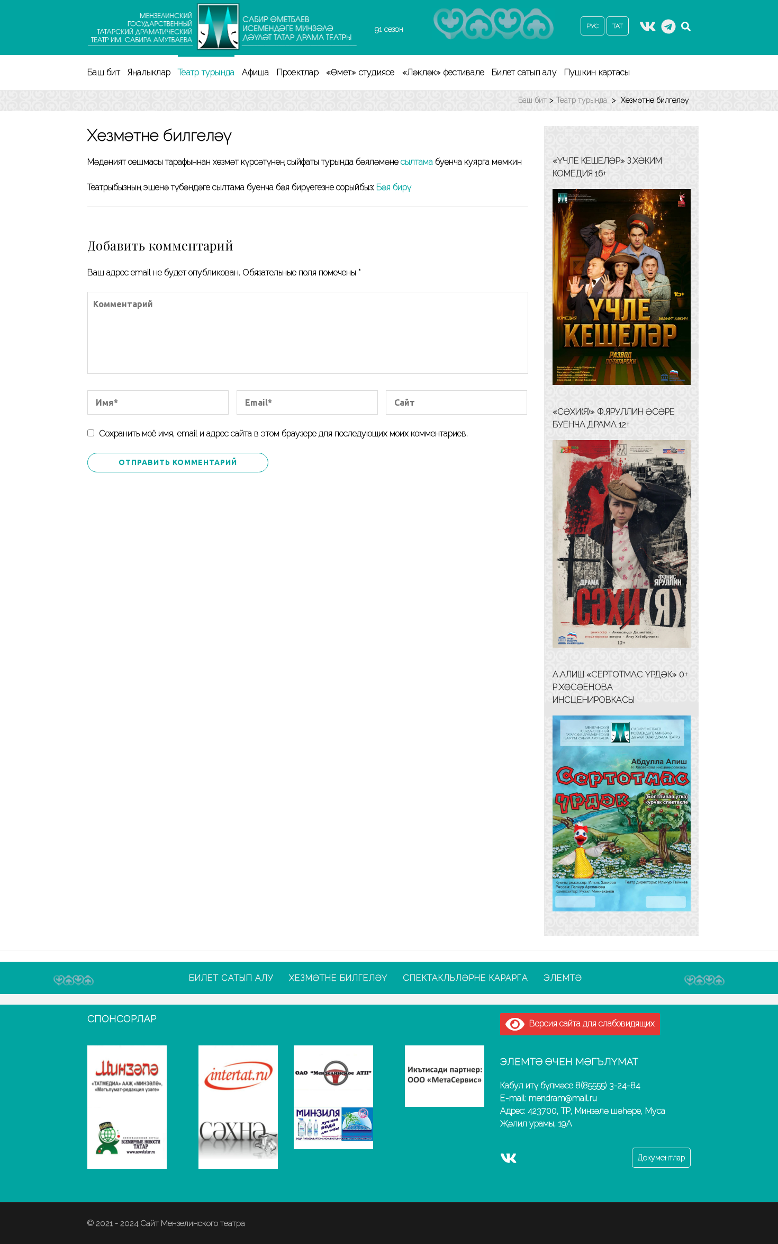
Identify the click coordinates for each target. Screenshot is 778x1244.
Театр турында (206, 72)
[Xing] (668, 29)
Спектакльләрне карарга (465, 978)
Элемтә (563, 978)
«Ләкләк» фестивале (443, 72)
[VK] (647, 29)
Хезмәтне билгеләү (338, 978)
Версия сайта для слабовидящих (589, 1023)
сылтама (417, 162)
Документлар (661, 1157)
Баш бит (103, 72)
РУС (592, 26)
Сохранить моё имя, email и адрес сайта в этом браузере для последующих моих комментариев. (283, 433)
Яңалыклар (149, 72)
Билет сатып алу (524, 72)
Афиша (255, 72)
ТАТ (617, 26)
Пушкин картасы (597, 72)
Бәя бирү (393, 187)
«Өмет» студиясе (360, 72)
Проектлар (298, 72)
